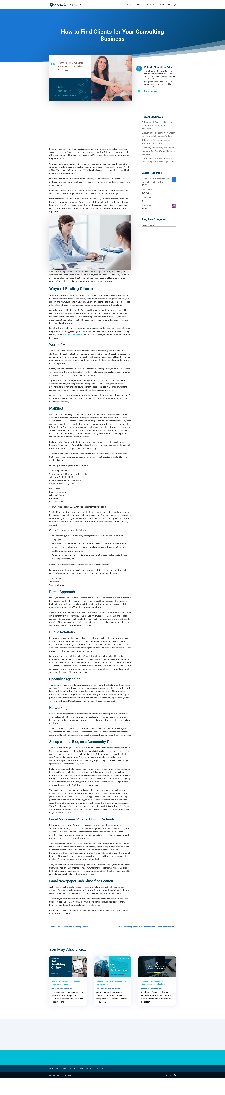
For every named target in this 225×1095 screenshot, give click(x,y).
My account (54, 1068)
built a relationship (73, 334)
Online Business (150, 91)
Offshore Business (115, 988)
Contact (161, 5)
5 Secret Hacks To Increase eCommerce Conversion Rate (153, 983)
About (149, 5)
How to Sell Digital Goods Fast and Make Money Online (65, 983)
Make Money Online (163, 67)
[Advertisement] (90, 131)
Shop (64, 1068)
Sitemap (72, 1068)
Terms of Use (99, 1068)
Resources (139, 5)
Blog (129, 5)
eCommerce (145, 988)
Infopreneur (68, 988)
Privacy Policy (85, 1068)
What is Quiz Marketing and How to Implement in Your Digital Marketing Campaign (158, 150)
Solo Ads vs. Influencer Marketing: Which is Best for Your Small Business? (157, 125)
